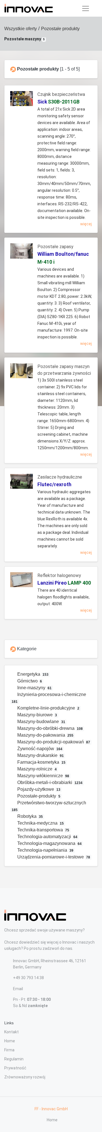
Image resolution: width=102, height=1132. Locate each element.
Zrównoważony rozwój (24, 1077)
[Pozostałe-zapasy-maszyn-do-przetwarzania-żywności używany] (21, 373)
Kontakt (11, 1032)
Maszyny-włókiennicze (42, 775)
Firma (9, 1050)
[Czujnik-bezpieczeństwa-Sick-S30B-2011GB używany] (21, 101)
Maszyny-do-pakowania (45, 735)
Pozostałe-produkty (38, 796)
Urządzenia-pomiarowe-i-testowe (53, 856)
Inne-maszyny (34, 687)
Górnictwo (29, 681)
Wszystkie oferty (20, 28)
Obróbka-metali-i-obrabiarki (49, 782)
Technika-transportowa (42, 829)
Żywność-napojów (39, 748)
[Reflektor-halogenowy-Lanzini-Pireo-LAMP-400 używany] (21, 582)
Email (18, 988)
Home (9, 1041)
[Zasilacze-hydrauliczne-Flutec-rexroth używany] (21, 483)
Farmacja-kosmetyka (41, 762)
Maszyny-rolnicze (36, 769)
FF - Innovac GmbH (51, 1109)
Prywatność (15, 1068)
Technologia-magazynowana (49, 843)
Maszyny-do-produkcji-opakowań (53, 741)
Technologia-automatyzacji (47, 836)
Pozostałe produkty (60, 28)
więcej (86, 224)
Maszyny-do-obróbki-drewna (49, 728)
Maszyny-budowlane (40, 721)
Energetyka (32, 674)
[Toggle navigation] (85, 8)
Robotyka (29, 816)
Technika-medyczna (40, 823)
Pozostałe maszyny (24, 39)
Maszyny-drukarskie (40, 755)
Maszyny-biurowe (36, 714)
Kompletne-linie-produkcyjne (48, 708)
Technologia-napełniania (45, 850)
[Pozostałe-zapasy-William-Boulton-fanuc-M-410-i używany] (21, 253)
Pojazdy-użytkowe (38, 789)
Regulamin (14, 1059)
